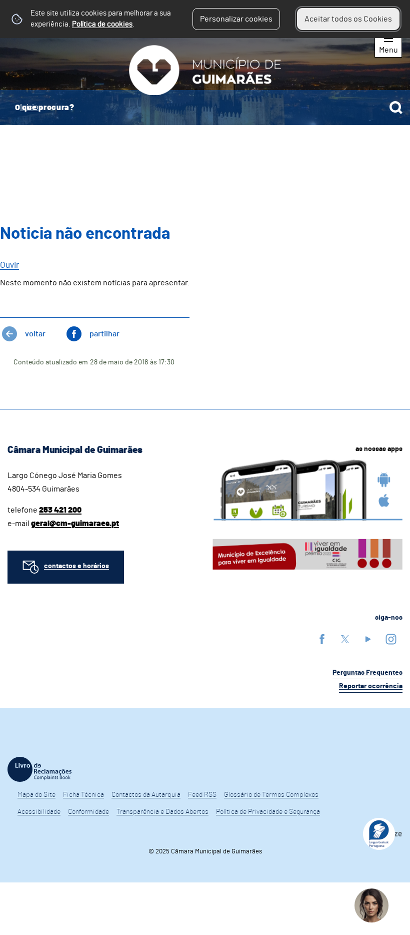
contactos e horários (76, 566)
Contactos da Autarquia (146, 794)
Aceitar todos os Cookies (348, 19)
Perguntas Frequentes (367, 672)
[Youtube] (368, 639)
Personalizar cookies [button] (236, 19)
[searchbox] (205, 107)
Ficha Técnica (83, 794)
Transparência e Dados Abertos (162, 811)
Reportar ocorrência (370, 686)
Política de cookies (102, 24)
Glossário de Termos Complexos (271, 794)
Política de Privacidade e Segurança (268, 811)
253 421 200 (60, 510)
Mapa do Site (37, 794)
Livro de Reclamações (40, 769)
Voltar (35, 334)
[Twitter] (345, 639)
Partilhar (105, 334)
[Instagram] (391, 639)
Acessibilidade (39, 811)
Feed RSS (202, 794)
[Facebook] (322, 639)
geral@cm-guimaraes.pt (75, 524)
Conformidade (88, 811)
